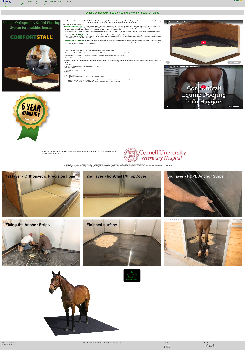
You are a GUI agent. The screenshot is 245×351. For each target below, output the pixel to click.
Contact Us (68, 1)
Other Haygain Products (45, 3)
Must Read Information (60, 2)
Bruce (210, 347)
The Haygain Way (22, 3)
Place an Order (38, 2)
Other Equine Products (53, 2)
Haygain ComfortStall (30, 2)
